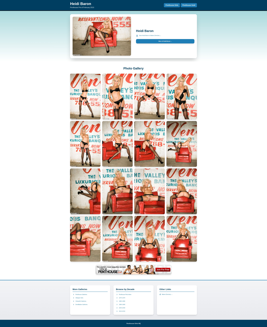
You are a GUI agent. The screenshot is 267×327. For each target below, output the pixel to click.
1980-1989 (122, 301)
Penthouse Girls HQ (134, 323)
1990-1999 (122, 304)
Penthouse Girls (172, 5)
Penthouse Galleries (81, 294)
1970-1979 (122, 298)
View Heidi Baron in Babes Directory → (150, 35)
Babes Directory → (167, 294)
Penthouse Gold (188, 5)
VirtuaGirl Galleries (81, 301)
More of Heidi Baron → (165, 41)
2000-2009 (122, 308)
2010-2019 (122, 311)
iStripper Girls (79, 298)
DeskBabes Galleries (82, 304)
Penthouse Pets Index (125, 294)
